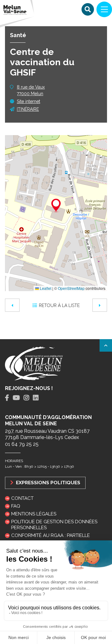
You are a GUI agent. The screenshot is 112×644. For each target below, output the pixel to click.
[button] (56, 206)
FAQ (15, 506)
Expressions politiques (47, 482)
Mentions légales (33, 514)
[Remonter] (106, 345)
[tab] (7, 398)
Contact (22, 498)
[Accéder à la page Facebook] (7, 398)
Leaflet (45, 288)
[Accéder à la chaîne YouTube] (16, 398)
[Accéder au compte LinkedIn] (36, 398)
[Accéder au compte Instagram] (26, 398)
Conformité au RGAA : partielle (50, 535)
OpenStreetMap (71, 288)
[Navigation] (104, 9)
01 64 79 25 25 (22, 444)
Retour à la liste (59, 305)
